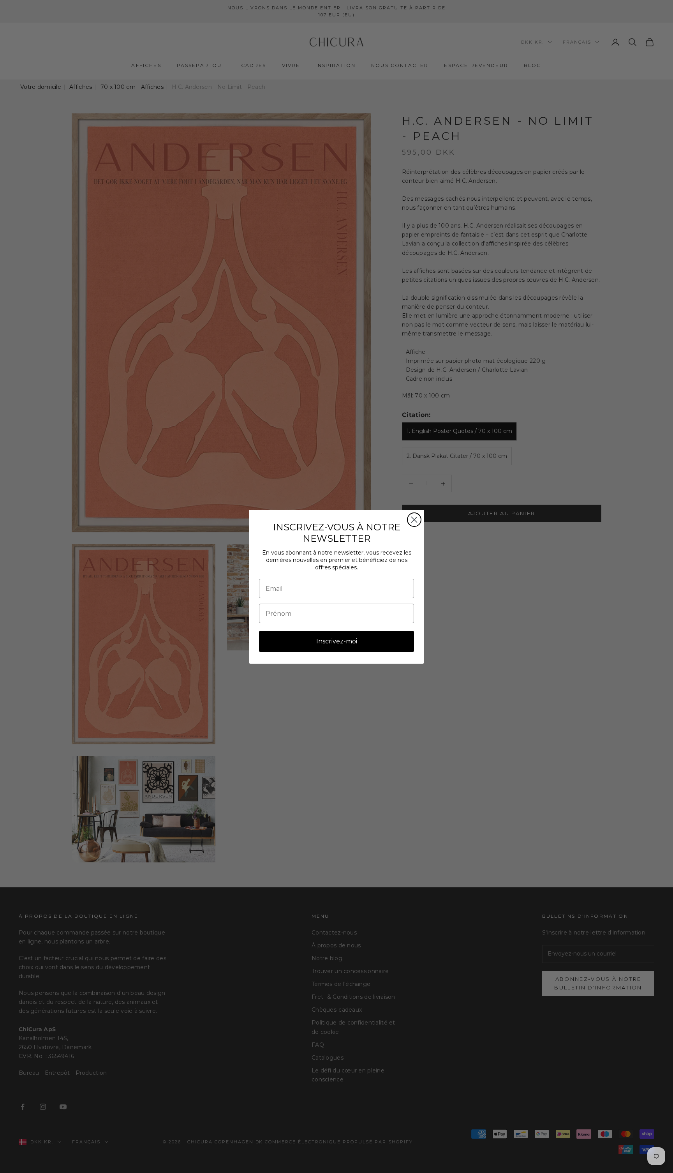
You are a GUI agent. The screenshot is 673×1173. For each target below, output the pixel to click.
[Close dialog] (414, 519)
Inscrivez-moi (336, 641)
